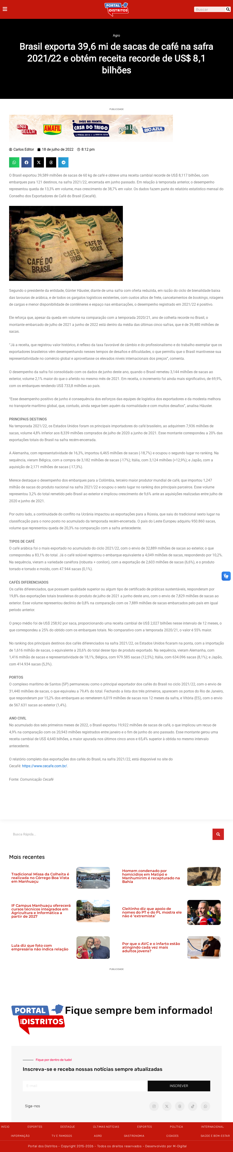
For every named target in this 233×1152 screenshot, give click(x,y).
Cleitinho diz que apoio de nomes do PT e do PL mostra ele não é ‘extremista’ (152, 912)
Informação (20, 1135)
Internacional (212, 1126)
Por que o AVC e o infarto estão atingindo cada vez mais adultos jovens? (151, 947)
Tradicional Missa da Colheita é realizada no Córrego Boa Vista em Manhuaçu (40, 878)
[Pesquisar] (228, 9)
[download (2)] (91, 128)
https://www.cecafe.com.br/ (44, 766)
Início (5, 1126)
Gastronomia (134, 1135)
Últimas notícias (106, 1126)
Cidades (172, 1135)
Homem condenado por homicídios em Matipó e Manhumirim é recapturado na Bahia (151, 876)
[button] (14, 162)
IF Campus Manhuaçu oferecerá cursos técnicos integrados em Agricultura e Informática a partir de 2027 (41, 911)
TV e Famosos (62, 1135)
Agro (116, 35)
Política (176, 1126)
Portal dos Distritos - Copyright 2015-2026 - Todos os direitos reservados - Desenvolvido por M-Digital (107, 1146)
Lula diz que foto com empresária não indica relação (39, 947)
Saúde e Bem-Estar (215, 1135)
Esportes (35, 1126)
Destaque (67, 1126)
